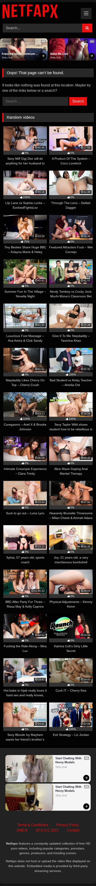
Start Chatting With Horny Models (68, 760)
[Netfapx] (39, 12)
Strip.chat (7, 57)
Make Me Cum (59, 53)
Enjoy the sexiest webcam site (19, 54)
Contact (73, 830)
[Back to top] (82, 872)
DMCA (22, 830)
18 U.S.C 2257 (47, 830)
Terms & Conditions (32, 825)
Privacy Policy (67, 825)
